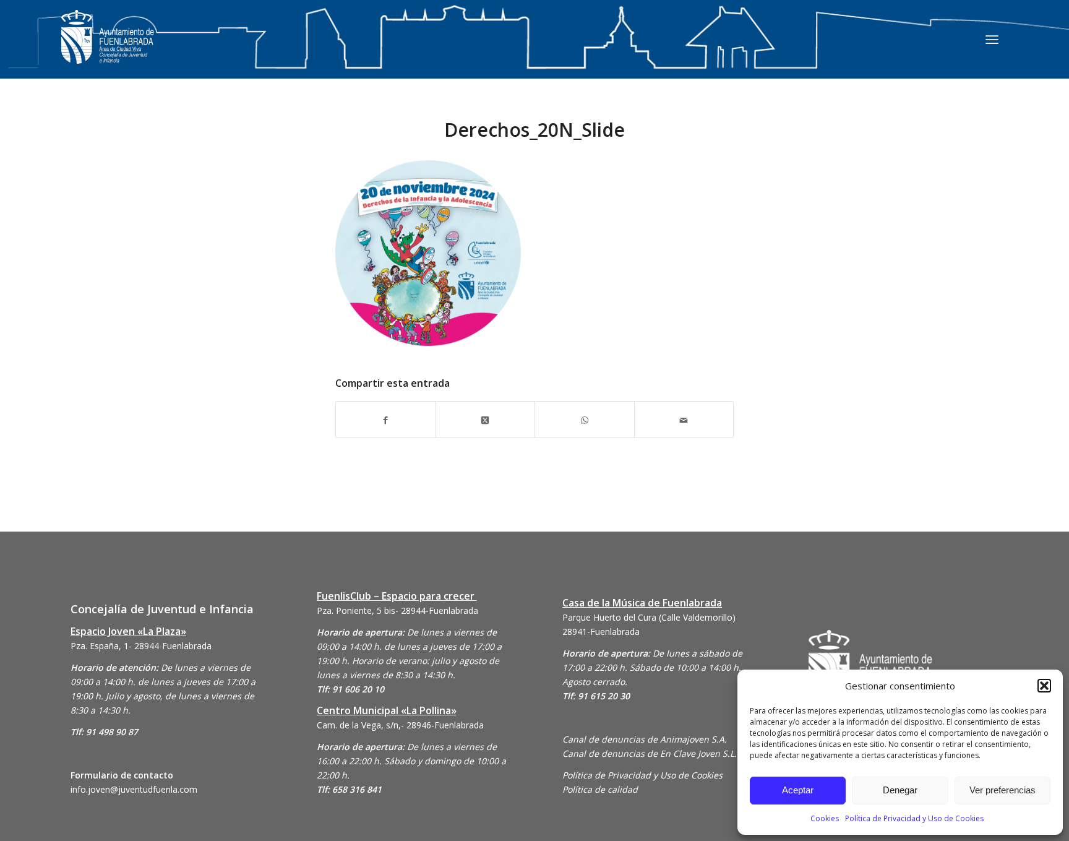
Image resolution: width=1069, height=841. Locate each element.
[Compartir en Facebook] (386, 419)
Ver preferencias (1002, 790)
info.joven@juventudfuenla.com (134, 789)
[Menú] (991, 39)
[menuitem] (991, 39)
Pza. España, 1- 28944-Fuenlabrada (141, 646)
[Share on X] (485, 419)
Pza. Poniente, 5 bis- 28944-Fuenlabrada (397, 610)
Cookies (824, 818)
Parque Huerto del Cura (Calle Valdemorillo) (649, 617)
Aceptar (798, 790)
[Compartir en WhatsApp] (584, 419)
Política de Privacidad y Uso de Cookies (914, 818)
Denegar (900, 790)
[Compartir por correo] (684, 419)
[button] (1044, 685)
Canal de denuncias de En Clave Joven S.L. (649, 753)
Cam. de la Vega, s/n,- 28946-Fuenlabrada (400, 725)
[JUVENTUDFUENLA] (107, 49)
